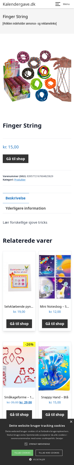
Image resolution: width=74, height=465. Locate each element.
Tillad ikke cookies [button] (49, 452)
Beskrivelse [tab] (15, 198)
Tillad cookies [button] (22, 452)
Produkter (20, 179)
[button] (37, 459)
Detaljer (59, 438)
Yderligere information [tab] (26, 208)
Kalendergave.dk (19, 4)
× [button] (71, 422)
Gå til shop (15, 158)
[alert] (37, 442)
